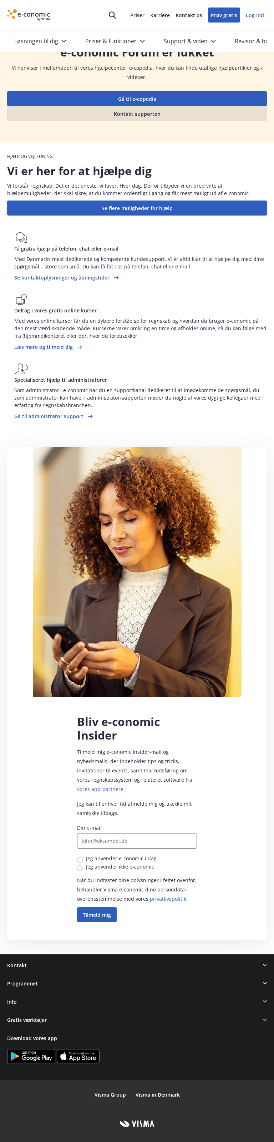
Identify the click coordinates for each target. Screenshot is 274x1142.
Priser (137, 15)
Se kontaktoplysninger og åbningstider (62, 277)
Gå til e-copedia (137, 98)
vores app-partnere (100, 789)
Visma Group (110, 1094)
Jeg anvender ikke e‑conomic (120, 866)
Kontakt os (189, 15)
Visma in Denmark (158, 1094)
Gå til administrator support (48, 416)
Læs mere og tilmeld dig (43, 346)
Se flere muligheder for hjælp (137, 208)
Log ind (255, 15)
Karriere (160, 15)
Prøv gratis (224, 15)
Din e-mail (89, 827)
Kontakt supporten (137, 113)
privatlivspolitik (168, 898)
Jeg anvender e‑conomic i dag (121, 858)
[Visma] (137, 1124)
